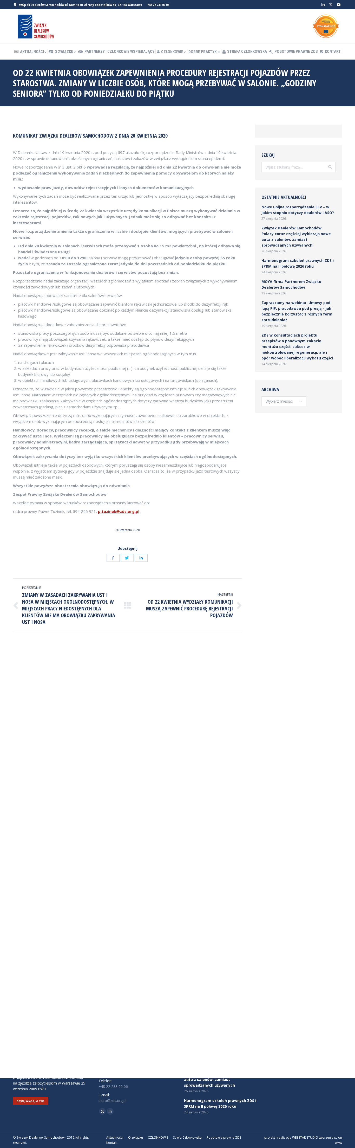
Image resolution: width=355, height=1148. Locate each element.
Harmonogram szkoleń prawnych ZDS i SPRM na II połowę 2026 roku (297, 263)
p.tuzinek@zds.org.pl (118, 511)
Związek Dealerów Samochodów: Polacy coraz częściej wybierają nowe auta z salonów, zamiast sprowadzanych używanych (296, 236)
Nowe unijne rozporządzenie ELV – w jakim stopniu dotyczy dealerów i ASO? (297, 209)
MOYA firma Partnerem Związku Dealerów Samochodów (291, 284)
